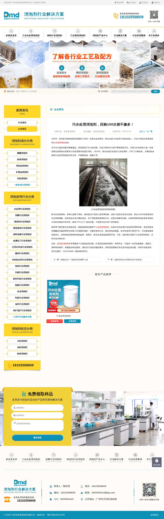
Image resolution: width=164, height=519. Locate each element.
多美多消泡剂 (63, 244)
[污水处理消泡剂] (63, 313)
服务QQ (157, 2)
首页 (17, 91)
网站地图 (120, 2)
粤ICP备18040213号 (56, 515)
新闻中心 (24, 91)
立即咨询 (72, 321)
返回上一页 (144, 131)
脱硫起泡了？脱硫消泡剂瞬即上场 (74, 260)
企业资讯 (33, 91)
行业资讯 (22, 122)
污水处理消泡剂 (60, 143)
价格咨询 (54, 321)
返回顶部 (156, 465)
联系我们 (145, 2)
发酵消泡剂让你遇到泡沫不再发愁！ (128, 260)
